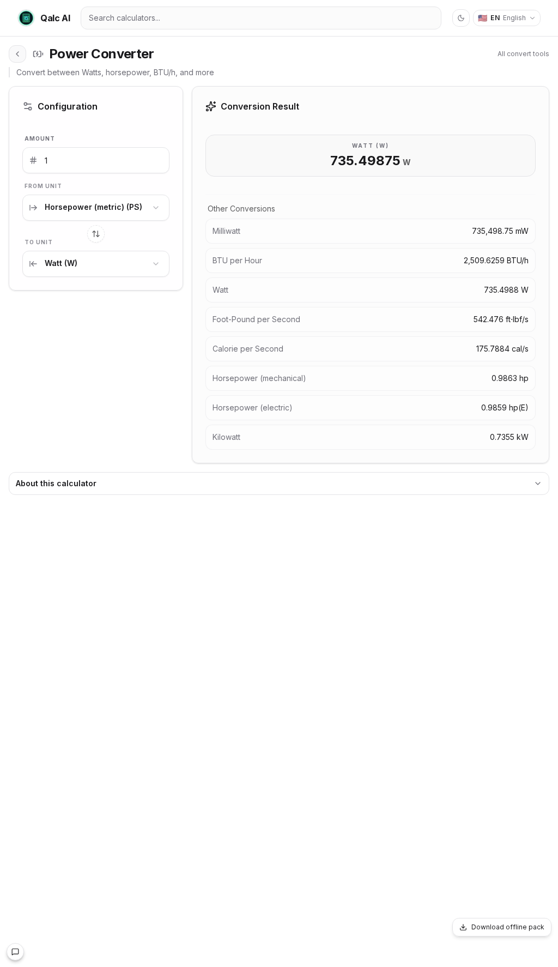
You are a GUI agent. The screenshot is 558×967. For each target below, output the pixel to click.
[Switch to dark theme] (461, 18)
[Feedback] (15, 951)
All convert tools (523, 54)
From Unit (43, 186)
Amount (40, 138)
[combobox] (95, 208)
